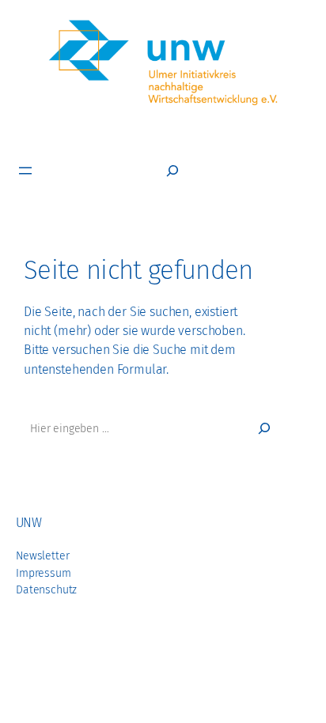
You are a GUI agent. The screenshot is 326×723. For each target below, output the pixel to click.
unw (28, 522)
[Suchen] (264, 428)
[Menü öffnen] (25, 170)
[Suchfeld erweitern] (172, 171)
